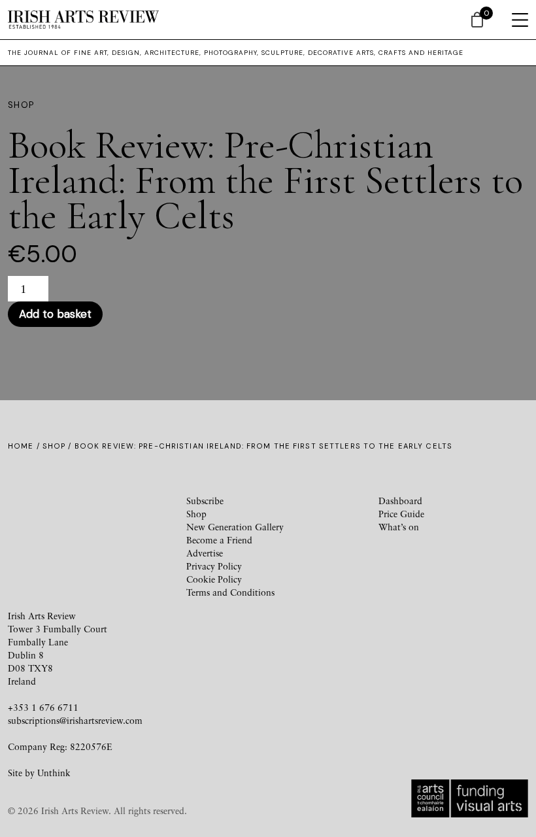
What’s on (398, 526)
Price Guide (401, 513)
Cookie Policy (214, 579)
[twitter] (104, 513)
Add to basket (55, 314)
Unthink (54, 772)
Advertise (204, 552)
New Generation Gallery (235, 526)
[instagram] (151, 513)
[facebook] (56, 513)
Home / (25, 446)
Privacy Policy (214, 566)
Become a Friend (219, 539)
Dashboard (400, 500)
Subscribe (205, 500)
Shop (53, 446)
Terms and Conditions (230, 592)
